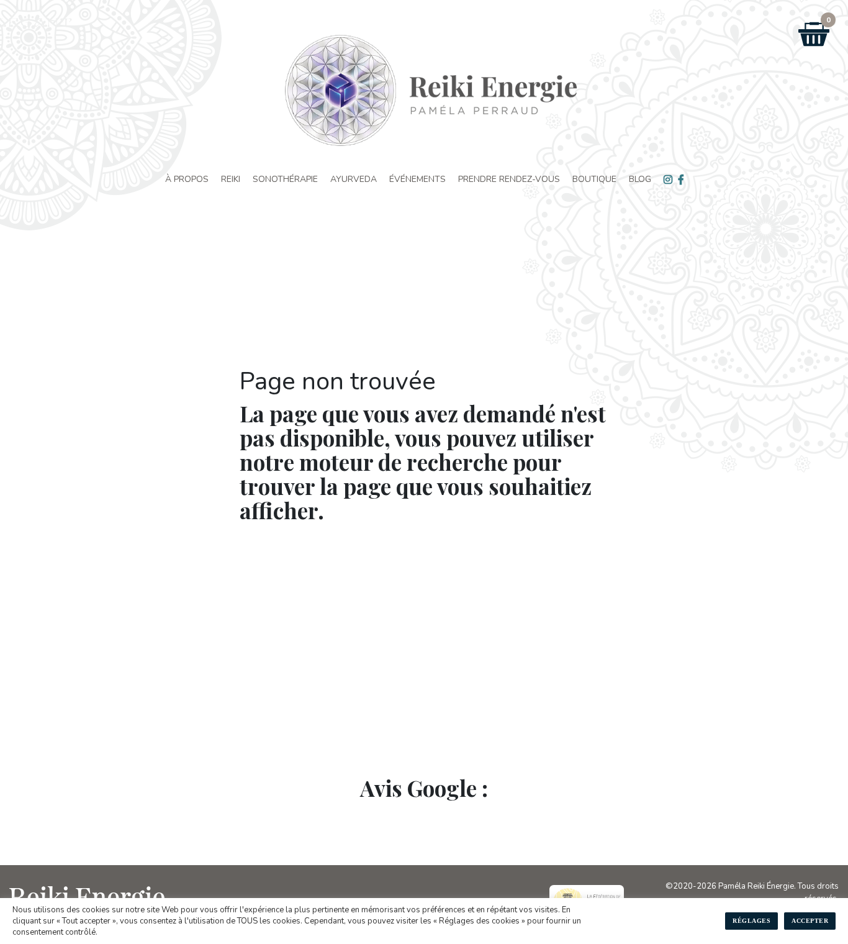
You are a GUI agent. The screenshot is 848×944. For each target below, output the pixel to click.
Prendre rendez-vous (509, 179)
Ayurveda (353, 179)
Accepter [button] (810, 920)
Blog (640, 179)
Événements (417, 179)
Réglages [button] (751, 920)
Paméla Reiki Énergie (756, 886)
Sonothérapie (285, 179)
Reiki (230, 179)
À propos (187, 179)
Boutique (594, 179)
